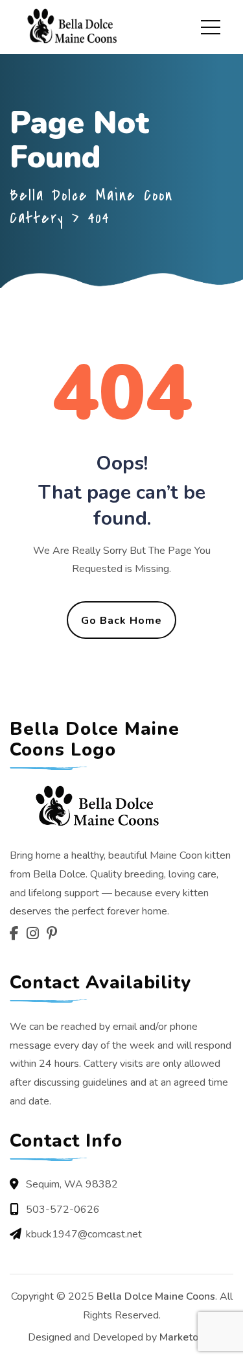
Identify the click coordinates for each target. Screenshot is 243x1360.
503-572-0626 (63, 1209)
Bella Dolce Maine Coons (156, 1296)
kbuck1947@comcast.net (84, 1234)
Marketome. (187, 1337)
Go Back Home (121, 621)
